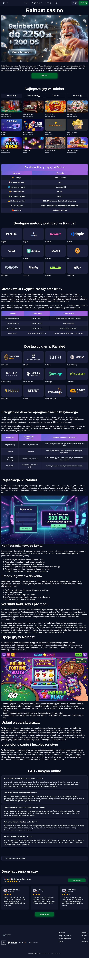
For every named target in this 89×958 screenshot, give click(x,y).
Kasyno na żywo (32, 95)
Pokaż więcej (44, 914)
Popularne (10, 95)
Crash (54, 95)
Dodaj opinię (77, 880)
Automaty (76, 95)
